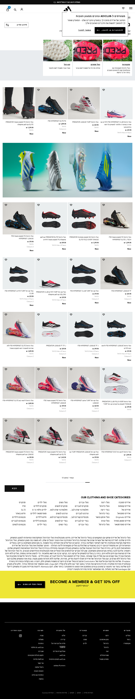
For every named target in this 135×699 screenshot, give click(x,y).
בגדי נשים (63, 525)
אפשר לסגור (84, 30)
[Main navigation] (131, 8)
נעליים (128, 636)
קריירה (63, 639)
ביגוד (128, 639)
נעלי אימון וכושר (102, 517)
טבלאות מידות (38, 659)
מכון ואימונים (104, 639)
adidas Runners (59, 666)
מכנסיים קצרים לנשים (58, 517)
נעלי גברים (83, 503)
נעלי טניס (105, 521)
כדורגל (106, 647)
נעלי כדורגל (104, 506)
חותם (79, 693)
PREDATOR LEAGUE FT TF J (56, 346)
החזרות (41, 643)
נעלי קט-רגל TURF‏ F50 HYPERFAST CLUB (84, 291)
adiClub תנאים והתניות (57, 659)
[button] (117, 90)
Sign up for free (32, 584)
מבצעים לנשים (19, 525)
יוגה (107, 651)
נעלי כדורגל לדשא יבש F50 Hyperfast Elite (18, 400)
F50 (23, 506)
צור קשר (41, 663)
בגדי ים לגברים (81, 521)
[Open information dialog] (87, 2)
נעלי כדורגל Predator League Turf (85, 122)
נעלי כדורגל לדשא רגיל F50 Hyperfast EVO (116, 452)
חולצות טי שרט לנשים (58, 510)
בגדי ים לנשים (61, 521)
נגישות (41, 679)
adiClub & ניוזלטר (37, 647)
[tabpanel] (67, 291)
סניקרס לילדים (40, 506)
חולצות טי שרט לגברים (79, 510)
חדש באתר (20, 514)
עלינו (63, 636)
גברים (85, 636)
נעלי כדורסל (104, 525)
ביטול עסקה (39, 667)
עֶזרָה (42, 636)
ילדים (85, 643)
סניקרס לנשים (61, 506)
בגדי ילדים (42, 525)
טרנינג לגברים (82, 514)
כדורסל (106, 643)
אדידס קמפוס (124, 506)
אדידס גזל (126, 510)
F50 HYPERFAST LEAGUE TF (121, 291)
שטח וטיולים (104, 655)
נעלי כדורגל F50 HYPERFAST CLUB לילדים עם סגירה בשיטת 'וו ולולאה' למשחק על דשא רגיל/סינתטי (116, 124)
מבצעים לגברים (18, 521)
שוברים (41, 651)
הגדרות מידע (88, 693)
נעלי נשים (63, 503)
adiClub (62, 655)
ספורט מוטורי (104, 659)
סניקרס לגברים (81, 506)
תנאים (72, 693)
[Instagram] (20, 636)
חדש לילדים (41, 517)
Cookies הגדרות (48, 693)
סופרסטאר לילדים (38, 514)
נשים (85, 639)
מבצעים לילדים (18, 517)
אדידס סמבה (124, 503)
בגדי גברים (83, 525)
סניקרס (22, 503)
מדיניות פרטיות (61, 693)
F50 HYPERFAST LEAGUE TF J (88, 346)
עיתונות (62, 647)
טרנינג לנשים (62, 514)
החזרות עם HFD (38, 675)
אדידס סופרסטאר (122, 525)
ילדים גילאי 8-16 (39, 510)
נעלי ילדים (42, 503)
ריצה (107, 636)
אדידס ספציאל (123, 514)
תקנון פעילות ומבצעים (36, 655)
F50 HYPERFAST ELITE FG (57, 121)
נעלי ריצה (105, 503)
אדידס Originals (123, 517)
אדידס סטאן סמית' (122, 521)
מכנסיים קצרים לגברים (79, 517)
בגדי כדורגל (104, 514)
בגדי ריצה (105, 510)
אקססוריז (127, 643)
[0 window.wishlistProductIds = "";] (123, 8)
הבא (14, 488)
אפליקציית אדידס (59, 651)
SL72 (23, 510)
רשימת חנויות (39, 671)
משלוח (41, 639)
